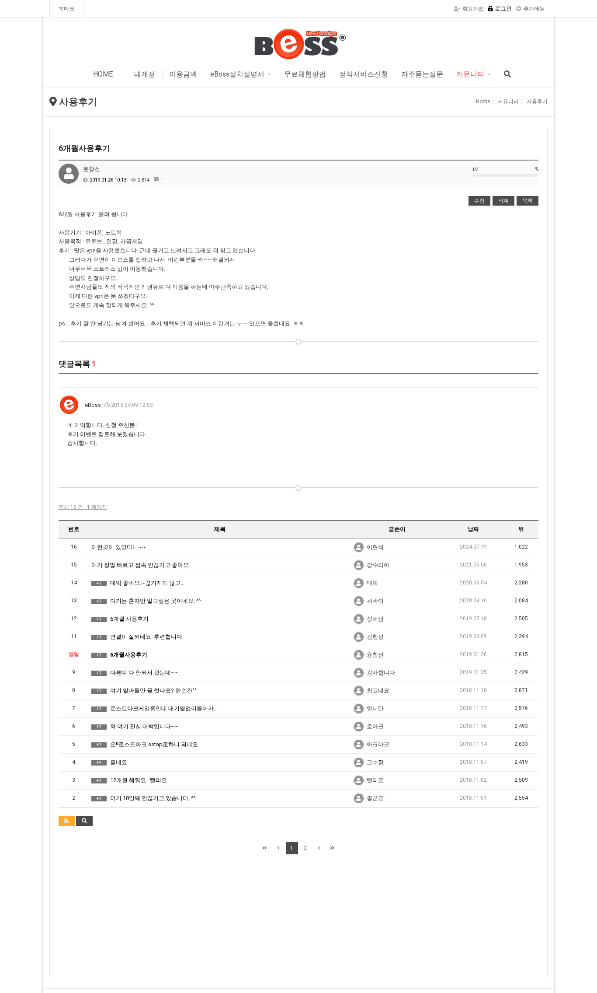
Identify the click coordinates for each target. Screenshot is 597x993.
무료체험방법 (305, 74)
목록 (527, 201)
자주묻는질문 (422, 74)
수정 (479, 201)
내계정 (143, 74)
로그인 (503, 8)
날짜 (473, 529)
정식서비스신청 (363, 74)
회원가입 (472, 9)
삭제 (503, 201)
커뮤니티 (470, 74)
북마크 (66, 9)
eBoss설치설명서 (237, 74)
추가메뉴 (534, 9)
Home (483, 101)
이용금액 (183, 74)
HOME (103, 74)
